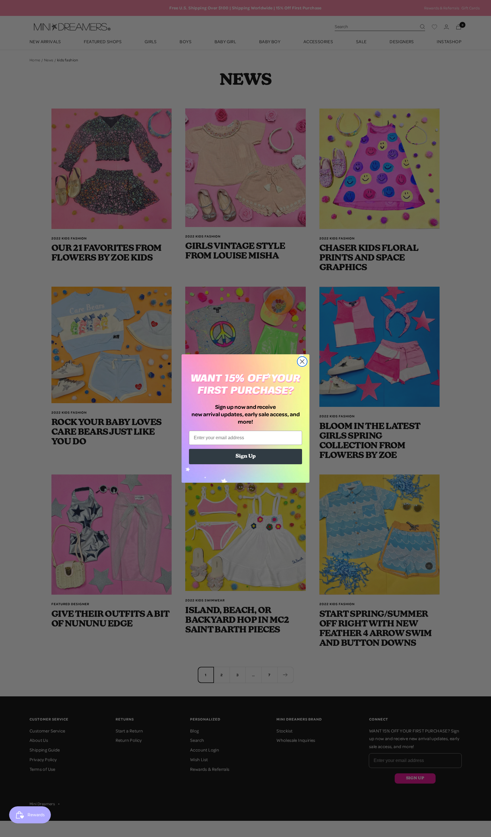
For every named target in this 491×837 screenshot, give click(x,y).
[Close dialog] (302, 362)
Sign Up (246, 456)
